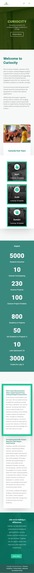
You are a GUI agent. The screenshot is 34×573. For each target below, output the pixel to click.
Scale (17, 197)
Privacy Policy (17, 568)
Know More (17, 34)
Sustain (16, 219)
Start (17, 174)
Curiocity (17, 22)
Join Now (16, 556)
